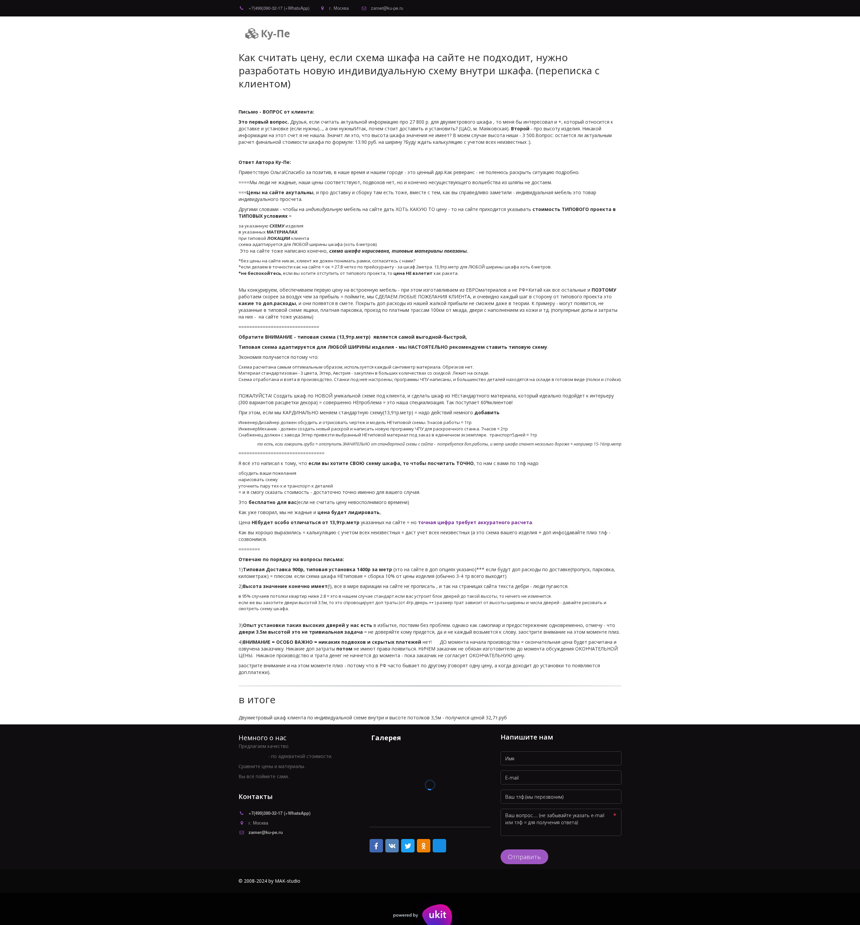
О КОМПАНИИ (406, 33)
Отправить (524, 857)
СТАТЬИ (583, 33)
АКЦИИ (555, 33)
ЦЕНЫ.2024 (446, 33)
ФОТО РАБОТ (520, 33)
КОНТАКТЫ (482, 33)
